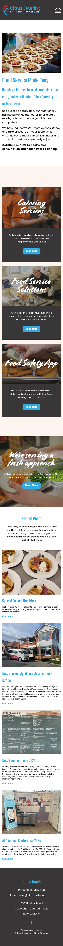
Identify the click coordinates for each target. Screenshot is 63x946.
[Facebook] (32, 922)
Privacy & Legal (27, 930)
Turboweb (44, 933)
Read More (31, 485)
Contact (38, 930)
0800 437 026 (36, 890)
